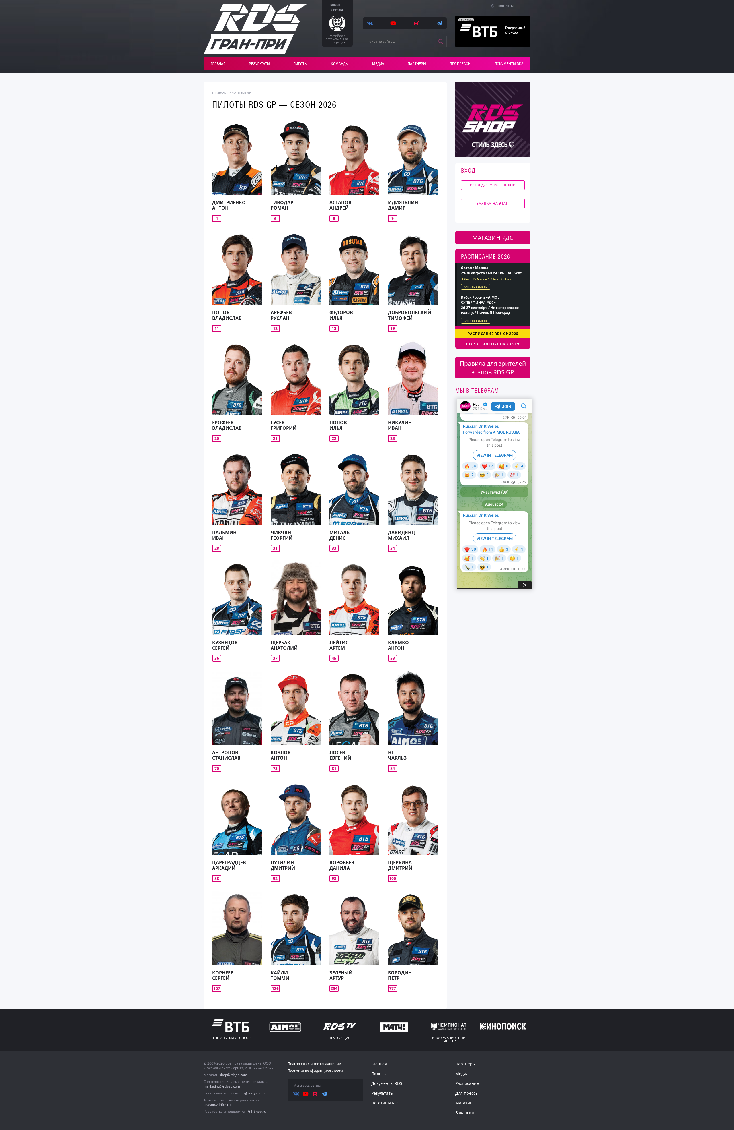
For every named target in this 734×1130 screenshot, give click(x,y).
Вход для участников (493, 185)
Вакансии (464, 1112)
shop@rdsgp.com (233, 1074)
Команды (339, 63)
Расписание (467, 1083)
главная (218, 92)
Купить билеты (476, 287)
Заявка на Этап (493, 203)
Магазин (464, 1103)
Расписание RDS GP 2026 (493, 333)
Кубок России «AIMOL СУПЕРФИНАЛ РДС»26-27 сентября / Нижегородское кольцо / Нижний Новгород (490, 305)
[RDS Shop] (493, 119)
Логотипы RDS (385, 1103)
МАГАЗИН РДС (492, 238)
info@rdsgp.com (252, 1093)
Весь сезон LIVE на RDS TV (492, 343)
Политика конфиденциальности (315, 1070)
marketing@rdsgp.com (222, 1086)
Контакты (506, 6)
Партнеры (417, 63)
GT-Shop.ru (257, 1111)
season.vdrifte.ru (217, 1104)
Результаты (259, 63)
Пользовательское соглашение (314, 1063)
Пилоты (300, 63)
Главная (218, 63)
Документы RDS (509, 63)
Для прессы (460, 63)
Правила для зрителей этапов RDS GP (493, 367)
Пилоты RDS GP (239, 92)
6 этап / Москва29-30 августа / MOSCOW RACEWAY (491, 270)
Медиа (378, 63)
